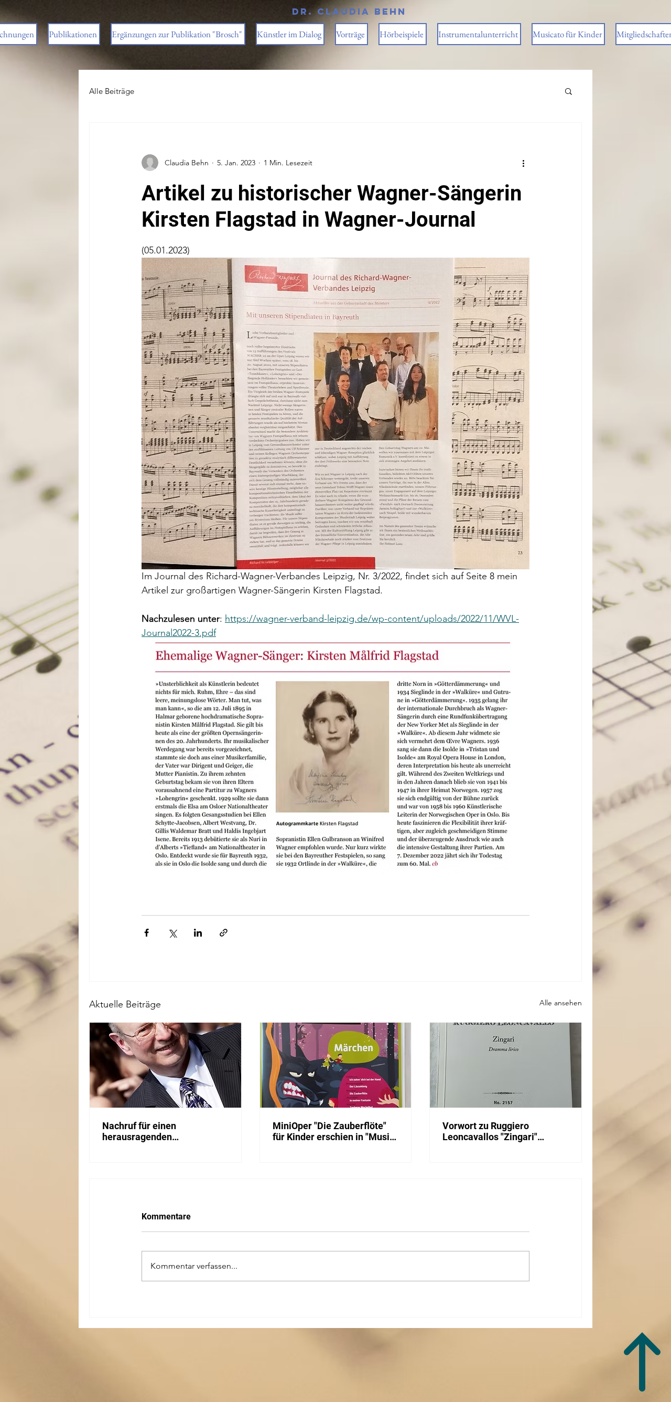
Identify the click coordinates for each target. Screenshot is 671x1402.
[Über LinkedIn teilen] (198, 933)
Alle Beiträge (111, 91)
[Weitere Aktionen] (523, 162)
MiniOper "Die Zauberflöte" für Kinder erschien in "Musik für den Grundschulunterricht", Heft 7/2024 (334, 1131)
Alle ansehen (560, 1002)
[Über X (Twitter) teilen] (172, 933)
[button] (568, 91)
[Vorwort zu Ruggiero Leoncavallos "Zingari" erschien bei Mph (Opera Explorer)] (505, 1065)
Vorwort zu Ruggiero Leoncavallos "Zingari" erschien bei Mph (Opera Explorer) (494, 1131)
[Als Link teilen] (224, 933)
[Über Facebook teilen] (146, 933)
